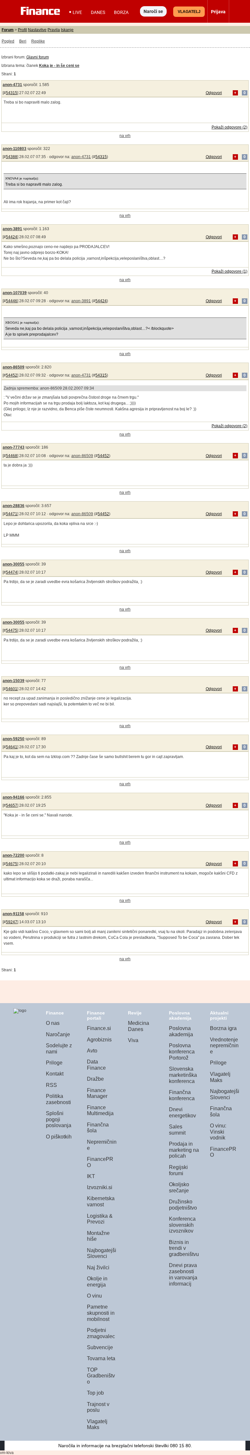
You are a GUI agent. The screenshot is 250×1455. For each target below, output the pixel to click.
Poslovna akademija (181, 1031)
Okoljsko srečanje (179, 1187)
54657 (11, 805)
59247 (11, 922)
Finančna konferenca (182, 1095)
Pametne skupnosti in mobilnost (101, 1313)
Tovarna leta (101, 1358)
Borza (121, 12)
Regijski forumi (178, 1170)
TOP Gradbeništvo (101, 1376)
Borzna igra (223, 1028)
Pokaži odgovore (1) (229, 271)
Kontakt (54, 1073)
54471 (11, 514)
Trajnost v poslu (98, 1407)
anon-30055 (13, 564)
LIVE (77, 12)
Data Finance (96, 1065)
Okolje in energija (97, 1281)
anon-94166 (13, 797)
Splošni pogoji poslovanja (58, 1119)
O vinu (94, 1296)
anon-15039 (13, 680)
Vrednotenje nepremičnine (224, 1045)
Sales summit (177, 1130)
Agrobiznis (99, 1039)
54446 (11, 301)
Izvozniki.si (99, 1187)
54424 (11, 237)
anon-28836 (13, 506)
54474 (11, 572)
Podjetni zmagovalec (101, 1333)
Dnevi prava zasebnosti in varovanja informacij (183, 1274)
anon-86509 (13, 367)
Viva (133, 1040)
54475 (11, 630)
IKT (91, 1176)
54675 (11, 864)
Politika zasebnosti (58, 1099)
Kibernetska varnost (101, 1201)
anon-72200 (13, 855)
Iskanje (67, 30)
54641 (11, 747)
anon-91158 (13, 914)
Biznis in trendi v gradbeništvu (184, 1248)
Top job (95, 1393)
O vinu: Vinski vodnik (218, 1131)
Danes (98, 12)
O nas (53, 1023)
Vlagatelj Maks (97, 1424)
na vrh (125, 135)
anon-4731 (12, 84)
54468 (11, 456)
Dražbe (95, 1079)
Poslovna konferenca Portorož (182, 1051)
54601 (11, 689)
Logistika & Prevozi (100, 1219)
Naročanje (58, 1034)
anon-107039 (15, 293)
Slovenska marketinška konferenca (183, 1075)
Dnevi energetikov (182, 1112)
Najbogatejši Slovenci (101, 1253)
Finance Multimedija (100, 1110)
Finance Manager (97, 1093)
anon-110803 (14, 148)
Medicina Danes (138, 1026)
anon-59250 (13, 739)
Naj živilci (98, 1267)
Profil (22, 30)
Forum (8, 30)
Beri (22, 41)
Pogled (8, 41)
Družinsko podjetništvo (183, 1205)
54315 (11, 93)
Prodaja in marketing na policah (184, 1150)
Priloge (54, 1062)
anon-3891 (12, 229)
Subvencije (100, 1347)
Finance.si (99, 1028)
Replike (38, 41)
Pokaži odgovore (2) (229, 127)
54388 (11, 157)
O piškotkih (59, 1136)
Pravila (54, 30)
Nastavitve (37, 30)
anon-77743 (13, 447)
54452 (11, 375)
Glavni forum (37, 57)
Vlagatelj (189, 11)
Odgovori (214, 93)
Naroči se (153, 11)
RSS (51, 1085)
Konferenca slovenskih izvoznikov (182, 1225)
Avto (92, 1050)
